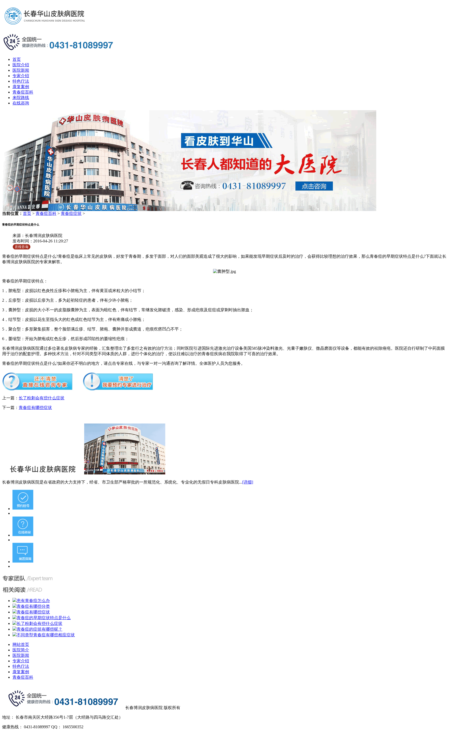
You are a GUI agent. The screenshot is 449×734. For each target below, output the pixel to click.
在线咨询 (20, 103)
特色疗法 (20, 81)
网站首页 (20, 644)
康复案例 (20, 86)
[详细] (247, 482)
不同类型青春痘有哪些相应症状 (46, 635)
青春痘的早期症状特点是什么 (44, 618)
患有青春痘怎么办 (33, 600)
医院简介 (20, 650)
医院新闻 (20, 70)
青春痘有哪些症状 (35, 407)
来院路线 (20, 97)
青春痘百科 (22, 92)
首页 (16, 59)
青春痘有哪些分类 (33, 606)
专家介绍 (20, 76)
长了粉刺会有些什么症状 (41, 398)
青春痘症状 (71, 213)
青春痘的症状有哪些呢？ (39, 629)
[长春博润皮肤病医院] (189, 209)
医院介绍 (20, 65)
